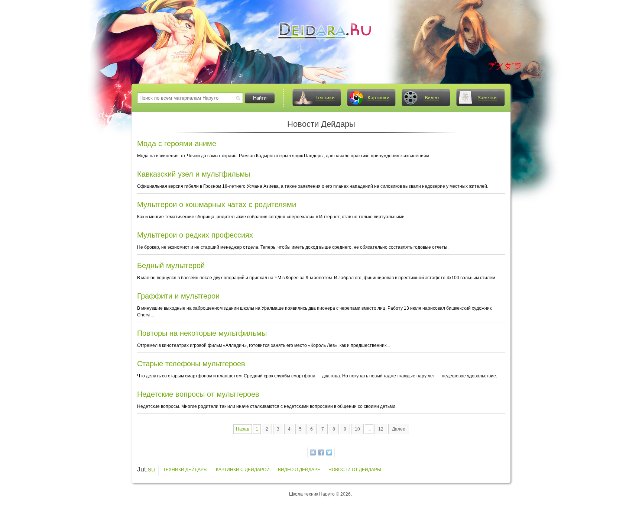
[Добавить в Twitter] (329, 452)
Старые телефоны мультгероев (191, 364)
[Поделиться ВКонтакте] (313, 452)
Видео (425, 97)
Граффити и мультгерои (178, 296)
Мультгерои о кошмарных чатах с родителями (216, 204)
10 (357, 429)
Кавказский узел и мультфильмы (193, 174)
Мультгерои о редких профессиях (195, 235)
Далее (398, 429)
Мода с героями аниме (176, 143)
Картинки (371, 97)
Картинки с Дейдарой (243, 469)
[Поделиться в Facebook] (321, 452)
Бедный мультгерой (171, 265)
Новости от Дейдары (354, 469)
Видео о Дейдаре (299, 469)
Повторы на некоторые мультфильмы (202, 333)
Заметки (480, 97)
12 (380, 429)
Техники (316, 97)
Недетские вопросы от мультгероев (198, 394)
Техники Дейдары (185, 469)
